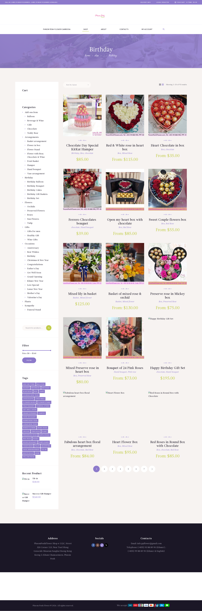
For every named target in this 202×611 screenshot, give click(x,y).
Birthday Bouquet (35, 186)
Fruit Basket (33, 161)
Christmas (40, 399)
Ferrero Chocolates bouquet (82, 221)
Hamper (31, 165)
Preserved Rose (169, 302)
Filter (29, 360)
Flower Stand (33, 150)
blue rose (27, 391)
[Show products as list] (163, 85)
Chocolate (32, 129)
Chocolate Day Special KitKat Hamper (82, 147)
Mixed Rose (127, 153)
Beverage (35, 388)
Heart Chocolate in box (167, 145)
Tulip (29, 223)
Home (87, 55)
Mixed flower (86, 298)
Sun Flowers (33, 219)
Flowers (28, 203)
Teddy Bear (32, 133)
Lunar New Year (35, 289)
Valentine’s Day (34, 297)
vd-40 (44, 449)
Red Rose (127, 227)
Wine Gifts (32, 240)
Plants (28, 302)
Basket (76, 298)
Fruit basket (28, 406)
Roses (30, 215)
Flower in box (33, 145)
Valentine (45, 446)
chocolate (89, 153)
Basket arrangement (36, 141)
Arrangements (32, 137)
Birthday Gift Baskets (37, 194)
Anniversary (33, 248)
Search (48, 328)
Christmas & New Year (38, 260)
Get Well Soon (34, 273)
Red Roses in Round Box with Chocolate (167, 444)
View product (84, 119)
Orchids (31, 207)
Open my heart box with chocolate (125, 221)
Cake (29, 125)
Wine (37, 453)
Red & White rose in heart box (125, 147)
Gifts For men (33, 231)
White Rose (28, 453)
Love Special (33, 285)
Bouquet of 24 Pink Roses (125, 368)
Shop (97, 55)
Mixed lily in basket (82, 294)
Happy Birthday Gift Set (167, 368)
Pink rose (132, 372)
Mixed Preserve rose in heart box (82, 370)
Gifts (27, 227)
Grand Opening (34, 277)
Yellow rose (28, 457)
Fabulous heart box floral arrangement (82, 444)
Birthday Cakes (34, 190)
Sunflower (44, 442)
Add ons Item (31, 112)
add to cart (84, 126)
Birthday (75, 153)
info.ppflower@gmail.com (149, 543)
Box (82, 153)
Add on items (29, 384)
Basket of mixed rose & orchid (124, 295)
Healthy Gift (33, 236)
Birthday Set (33, 198)
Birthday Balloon (35, 182)
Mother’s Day (33, 293)
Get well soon (29, 410)
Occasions (29, 244)
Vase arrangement (36, 174)
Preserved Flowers (36, 211)
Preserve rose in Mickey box (167, 295)
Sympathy (29, 306)
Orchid (26, 431)
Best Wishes (33, 252)
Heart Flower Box (125, 442)
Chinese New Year (31, 395)
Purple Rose (44, 435)
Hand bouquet (87, 227)
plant (44, 431)
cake (42, 391)
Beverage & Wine (35, 121)
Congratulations (35, 264)
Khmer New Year (35, 281)
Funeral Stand (34, 310)
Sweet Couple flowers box (167, 220)
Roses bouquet (30, 442)
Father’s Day (33, 269)
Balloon (31, 116)
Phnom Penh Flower (41, 606)
